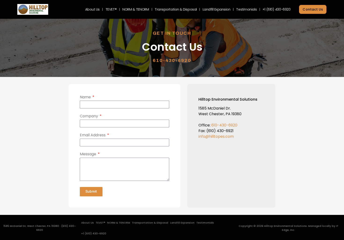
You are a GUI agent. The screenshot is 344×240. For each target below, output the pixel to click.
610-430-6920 (172, 60)
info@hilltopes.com (216, 136)
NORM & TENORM (135, 9)
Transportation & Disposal (176, 9)
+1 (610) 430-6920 (276, 9)
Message (88, 154)
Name (86, 97)
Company (89, 116)
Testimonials (246, 9)
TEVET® (111, 9)
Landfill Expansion (217, 9)
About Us (92, 9)
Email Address (93, 135)
